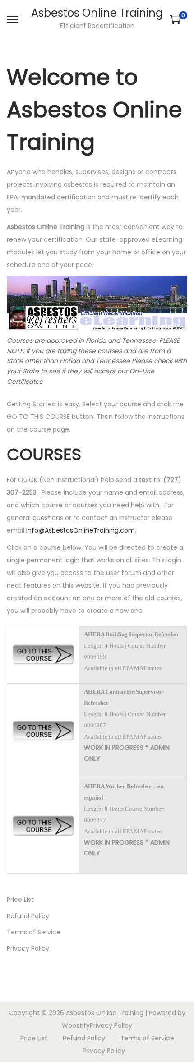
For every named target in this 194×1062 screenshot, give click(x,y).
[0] (175, 19)
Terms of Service (33, 932)
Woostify (76, 1025)
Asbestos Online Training (97, 12)
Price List (20, 899)
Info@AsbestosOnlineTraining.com (80, 530)
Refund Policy (28, 915)
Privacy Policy (28, 948)
